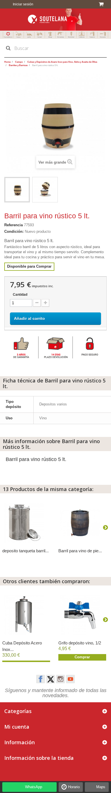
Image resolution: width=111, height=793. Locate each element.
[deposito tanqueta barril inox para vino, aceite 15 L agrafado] (27, 522)
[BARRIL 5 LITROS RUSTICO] (17, 189)
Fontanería (92, 37)
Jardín (29, 37)
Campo (18, 37)
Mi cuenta (16, 726)
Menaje (50, 37)
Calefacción (82, 37)
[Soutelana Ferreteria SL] (55, 20)
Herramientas (60, 37)
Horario (74, 787)
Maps (100, 787)
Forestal (40, 37)
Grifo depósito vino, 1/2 (79, 642)
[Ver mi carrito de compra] (102, 4)
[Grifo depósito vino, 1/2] (83, 614)
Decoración (103, 37)
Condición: (14, 231)
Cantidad (20, 295)
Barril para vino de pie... (80, 550)
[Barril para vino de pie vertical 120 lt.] (83, 522)
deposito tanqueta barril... (25, 550)
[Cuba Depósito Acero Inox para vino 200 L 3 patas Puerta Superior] (27, 614)
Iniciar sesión (22, 4)
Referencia (13, 225)
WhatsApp (33, 787)
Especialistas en (8, 37)
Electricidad (71, 37)
